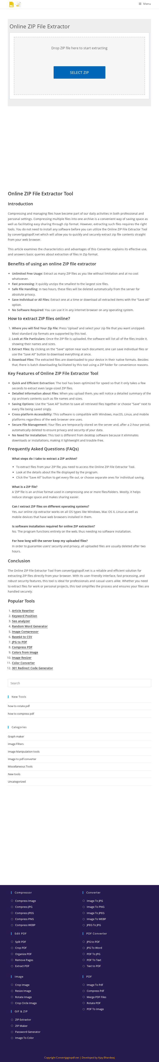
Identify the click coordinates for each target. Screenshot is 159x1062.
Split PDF (20, 942)
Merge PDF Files (96, 997)
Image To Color (24, 1038)
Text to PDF (94, 966)
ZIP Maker (21, 1026)
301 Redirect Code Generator (32, 668)
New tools (14, 774)
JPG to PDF (19, 642)
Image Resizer (21, 658)
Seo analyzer (21, 621)
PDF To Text (94, 960)
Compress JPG (23, 907)
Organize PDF (23, 954)
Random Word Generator (30, 626)
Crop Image (22, 985)
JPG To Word (94, 948)
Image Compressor (25, 632)
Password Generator (27, 1032)
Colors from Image (25, 652)
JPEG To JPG (94, 925)
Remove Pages (24, 960)
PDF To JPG (93, 954)
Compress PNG (24, 919)
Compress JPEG (24, 913)
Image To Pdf (95, 985)
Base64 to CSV (22, 637)
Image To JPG (95, 901)
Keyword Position (24, 616)
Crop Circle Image (26, 1003)
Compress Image (25, 901)
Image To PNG (95, 907)
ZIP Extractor (23, 1019)
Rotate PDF (94, 1003)
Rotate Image (23, 997)
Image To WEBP (96, 919)
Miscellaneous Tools (20, 766)
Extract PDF (22, 966)
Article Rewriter (23, 611)
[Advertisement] (79, 832)
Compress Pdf (95, 991)
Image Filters (16, 744)
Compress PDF (22, 647)
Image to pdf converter (22, 759)
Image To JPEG (95, 913)
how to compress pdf (21, 714)
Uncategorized (17, 781)
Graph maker (16, 736)
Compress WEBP (25, 925)
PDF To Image (95, 1009)
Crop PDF (21, 948)
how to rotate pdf (19, 706)
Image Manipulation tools (24, 751)
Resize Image (23, 991)
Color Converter (23, 663)
